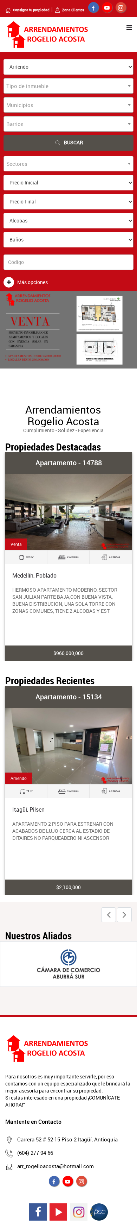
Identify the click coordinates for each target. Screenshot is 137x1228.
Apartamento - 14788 (68, 462)
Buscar (73, 142)
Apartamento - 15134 (68, 696)
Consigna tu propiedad (31, 9)
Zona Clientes (73, 9)
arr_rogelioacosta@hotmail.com (55, 1166)
